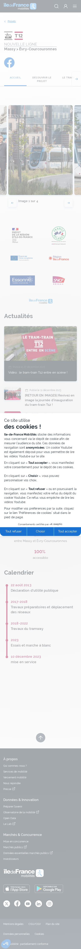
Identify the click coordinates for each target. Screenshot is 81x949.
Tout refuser (13, 531)
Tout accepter (67, 531)
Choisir (40, 531)
